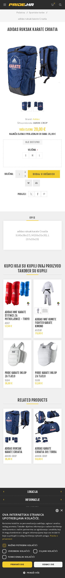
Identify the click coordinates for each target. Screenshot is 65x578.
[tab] (32, 218)
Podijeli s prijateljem (36, 183)
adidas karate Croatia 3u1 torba (45, 450)
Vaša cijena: (26, 129)
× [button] (61, 510)
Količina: (9, 173)
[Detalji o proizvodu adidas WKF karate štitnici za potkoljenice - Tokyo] (17, 293)
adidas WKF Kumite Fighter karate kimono (45, 323)
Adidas (36, 119)
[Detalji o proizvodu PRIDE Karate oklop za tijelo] (17, 354)
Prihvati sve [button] (17, 564)
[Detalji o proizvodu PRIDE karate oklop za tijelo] (47, 354)
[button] (32, 572)
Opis (32, 217)
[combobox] (57, 510)
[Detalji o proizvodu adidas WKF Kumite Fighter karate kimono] (47, 293)
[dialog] (32, 542)
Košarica (54, 3)
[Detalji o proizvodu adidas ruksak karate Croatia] (17, 423)
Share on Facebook (38, 194)
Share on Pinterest (44, 194)
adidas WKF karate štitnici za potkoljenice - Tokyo (17, 315)
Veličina (32, 149)
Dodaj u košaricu (44, 174)
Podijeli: (22, 194)
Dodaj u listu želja (28, 183)
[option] (26, 106)
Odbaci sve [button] (48, 564)
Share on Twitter (31, 194)
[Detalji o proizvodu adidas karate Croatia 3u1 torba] (47, 423)
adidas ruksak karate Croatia (13, 450)
